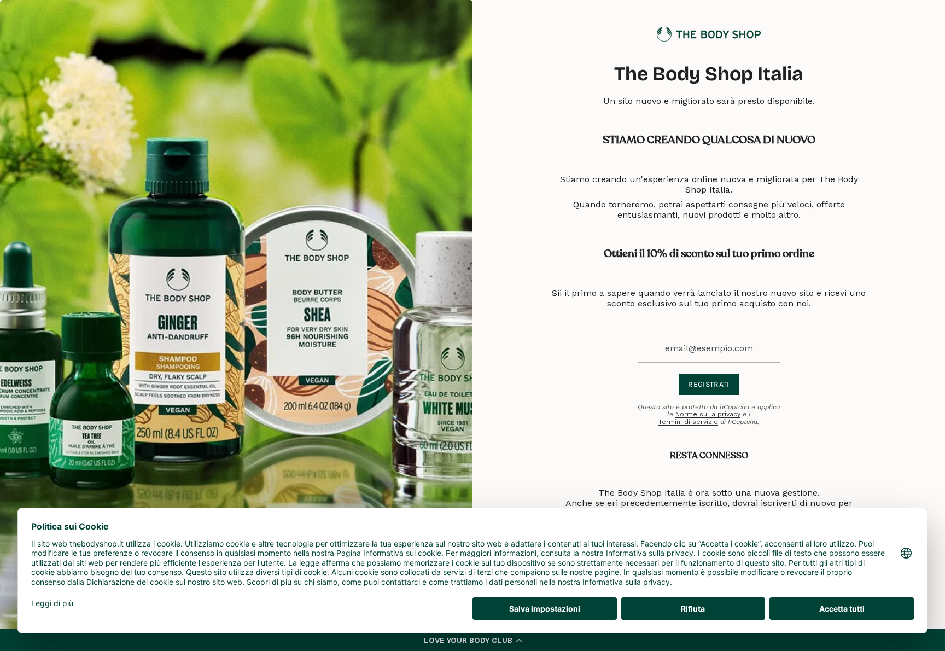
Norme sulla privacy (707, 414)
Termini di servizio (688, 422)
